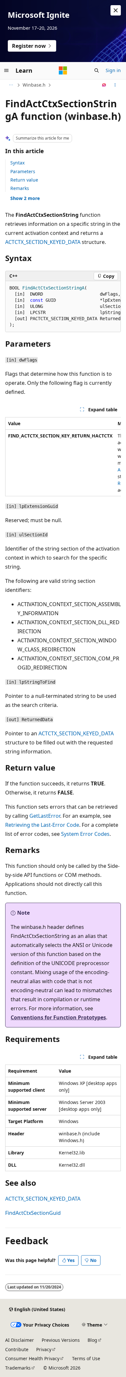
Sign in (113, 70)
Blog (92, 1340)
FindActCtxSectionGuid (33, 1212)
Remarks (19, 188)
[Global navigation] (6, 70)
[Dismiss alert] (115, 10)
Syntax (17, 163)
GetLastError (44, 815)
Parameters (22, 171)
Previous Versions (61, 1340)
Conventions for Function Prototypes (58, 1017)
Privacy (43, 1349)
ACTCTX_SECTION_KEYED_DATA (42, 242)
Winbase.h (34, 85)
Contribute (16, 1349)
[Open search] (96, 70)
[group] (63, 306)
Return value (24, 180)
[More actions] (115, 85)
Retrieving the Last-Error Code (42, 824)
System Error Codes (85, 833)
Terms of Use (86, 1358)
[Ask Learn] (104, 85)
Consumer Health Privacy (32, 1358)
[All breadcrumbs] (10, 85)
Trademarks (18, 1368)
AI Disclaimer (19, 1340)
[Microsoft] (63, 70)
